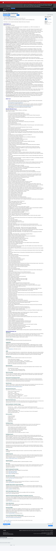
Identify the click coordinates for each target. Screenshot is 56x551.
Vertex (10, 505)
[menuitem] (32, 530)
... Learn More (42, 2)
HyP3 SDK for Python (12, 471)
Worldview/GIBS (11, 513)
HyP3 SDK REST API (12, 472)
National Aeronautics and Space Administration (8, 534)
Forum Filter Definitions (10, 13)
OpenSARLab (11, 482)
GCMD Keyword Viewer (13, 458)
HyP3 (10, 473)
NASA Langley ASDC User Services (9, 533)
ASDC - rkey (10, 520)
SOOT (10, 493)
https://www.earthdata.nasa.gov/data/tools (13, 517)
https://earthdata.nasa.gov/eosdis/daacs (15, 102)
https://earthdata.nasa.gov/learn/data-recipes (14, 386)
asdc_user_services (48, 16)
